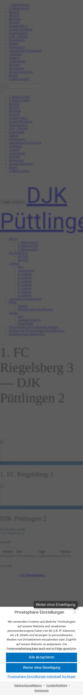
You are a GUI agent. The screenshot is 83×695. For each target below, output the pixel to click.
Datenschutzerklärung (28, 685)
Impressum (42, 690)
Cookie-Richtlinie (56, 685)
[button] (41, 657)
